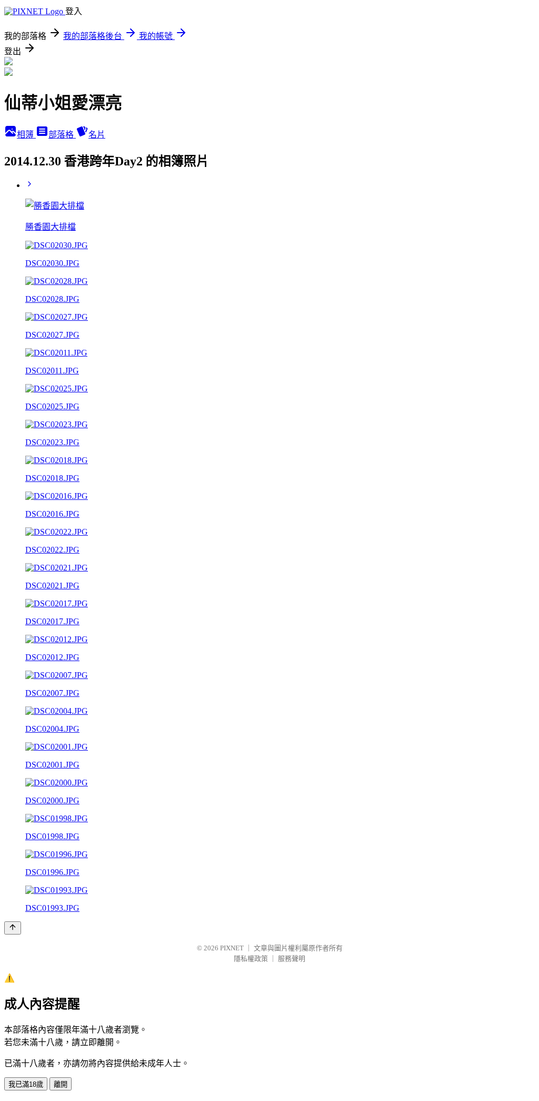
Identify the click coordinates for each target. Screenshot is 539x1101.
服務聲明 (291, 958)
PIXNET (232, 948)
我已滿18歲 (25, 1084)
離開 (60, 1084)
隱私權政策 (251, 958)
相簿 (26, 134)
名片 (96, 134)
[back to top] (12, 928)
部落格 (62, 134)
